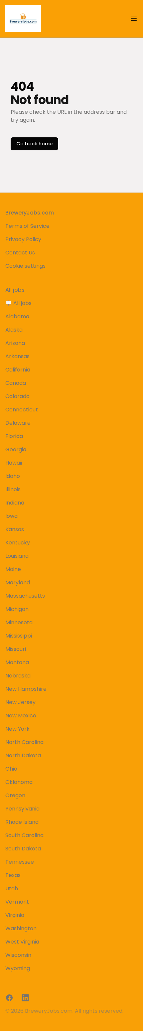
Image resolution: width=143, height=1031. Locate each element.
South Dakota (23, 848)
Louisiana (17, 556)
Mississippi (18, 636)
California (17, 369)
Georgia (15, 449)
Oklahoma (19, 782)
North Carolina (24, 742)
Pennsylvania (22, 808)
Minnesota (19, 622)
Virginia (14, 915)
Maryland (17, 582)
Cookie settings (25, 266)
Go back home (34, 143)
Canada (15, 383)
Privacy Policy (23, 239)
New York (17, 729)
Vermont (17, 902)
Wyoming (17, 968)
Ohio (11, 769)
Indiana (14, 503)
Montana (17, 662)
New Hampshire (26, 689)
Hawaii (13, 463)
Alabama (17, 316)
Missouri (15, 649)
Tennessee (19, 862)
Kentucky (17, 542)
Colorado (17, 396)
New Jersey (20, 702)
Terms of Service (27, 226)
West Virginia (22, 942)
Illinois (13, 489)
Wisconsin (18, 955)
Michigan (17, 609)
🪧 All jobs (18, 303)
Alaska (14, 330)
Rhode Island (22, 822)
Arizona (15, 343)
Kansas (14, 529)
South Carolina (24, 835)
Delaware (18, 423)
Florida (14, 436)
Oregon (15, 795)
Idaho (12, 476)
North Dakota (23, 755)
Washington (21, 928)
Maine (13, 569)
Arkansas (17, 356)
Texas (13, 875)
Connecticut (21, 409)
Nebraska (18, 675)
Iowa (11, 516)
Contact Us (20, 252)
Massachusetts (25, 596)
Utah (11, 888)
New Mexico (20, 715)
